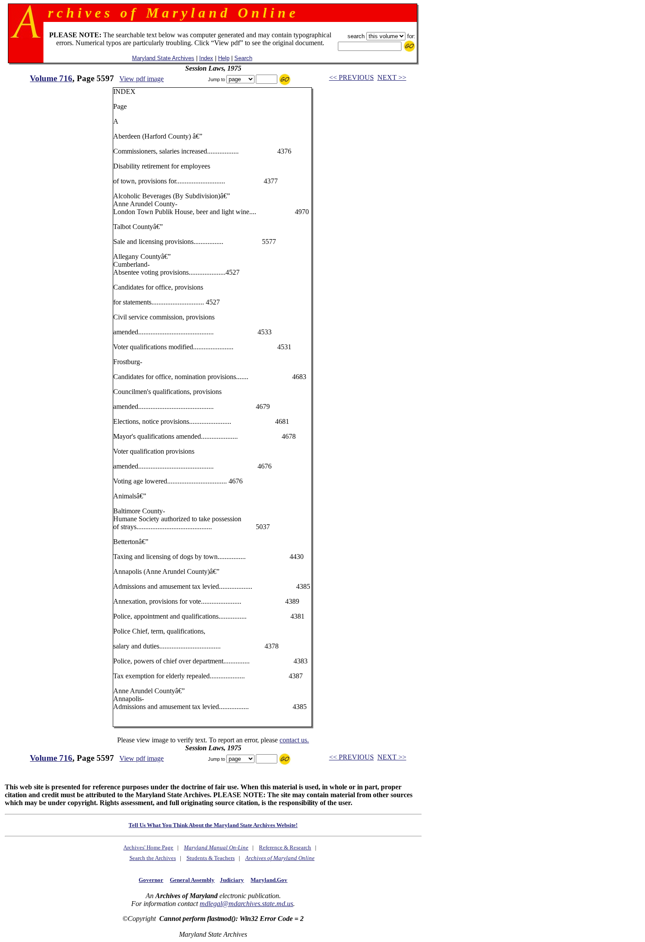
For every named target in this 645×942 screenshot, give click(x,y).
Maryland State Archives (163, 58)
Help (223, 58)
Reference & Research (285, 847)
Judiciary (232, 880)
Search (243, 58)
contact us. (294, 740)
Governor (151, 880)
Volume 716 (51, 78)
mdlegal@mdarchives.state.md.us (246, 903)
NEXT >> (391, 77)
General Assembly (192, 880)
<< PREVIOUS (351, 77)
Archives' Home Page (148, 847)
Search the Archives (152, 858)
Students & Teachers (210, 858)
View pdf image (141, 78)
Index (206, 58)
